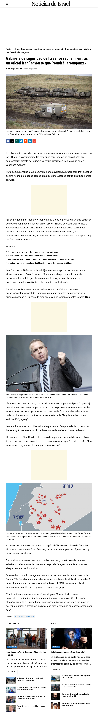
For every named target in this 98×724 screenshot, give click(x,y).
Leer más (12, 672)
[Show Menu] (7, 3)
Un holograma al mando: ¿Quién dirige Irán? (68, 652)
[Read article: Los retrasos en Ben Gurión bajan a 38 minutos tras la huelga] (26, 638)
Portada (9, 48)
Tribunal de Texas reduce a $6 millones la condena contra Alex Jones (31, 698)
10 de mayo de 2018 (14, 68)
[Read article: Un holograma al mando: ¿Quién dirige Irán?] (71, 638)
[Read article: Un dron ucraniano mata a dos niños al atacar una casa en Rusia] (11, 680)
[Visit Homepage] (51, 3)
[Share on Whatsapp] (17, 141)
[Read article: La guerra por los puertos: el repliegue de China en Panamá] (55, 678)
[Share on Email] (34, 141)
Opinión (56, 647)
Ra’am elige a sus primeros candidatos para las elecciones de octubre (31, 688)
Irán (17, 48)
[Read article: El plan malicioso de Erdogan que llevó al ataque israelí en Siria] (55, 696)
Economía (12, 647)
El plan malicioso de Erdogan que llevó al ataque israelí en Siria (75, 695)
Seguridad (33, 68)
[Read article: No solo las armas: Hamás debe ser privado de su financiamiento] (55, 687)
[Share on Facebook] (8, 141)
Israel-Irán (19, 616)
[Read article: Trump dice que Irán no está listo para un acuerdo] (11, 708)
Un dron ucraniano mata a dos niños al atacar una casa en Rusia (30, 679)
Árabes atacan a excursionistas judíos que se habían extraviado (33, 256)
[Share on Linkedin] (30, 141)
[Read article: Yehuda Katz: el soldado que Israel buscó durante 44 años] (55, 705)
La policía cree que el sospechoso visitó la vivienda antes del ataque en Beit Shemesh (41, 263)
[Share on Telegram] (21, 141)
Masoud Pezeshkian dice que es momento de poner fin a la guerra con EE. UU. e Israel (41, 259)
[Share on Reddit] (25, 141)
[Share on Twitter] (12, 141)
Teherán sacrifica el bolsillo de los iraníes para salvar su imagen (33, 252)
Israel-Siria (29, 616)
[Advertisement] (49, 27)
